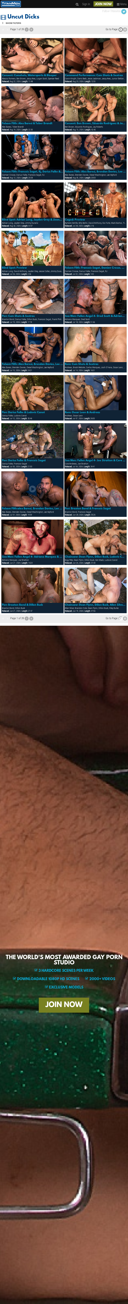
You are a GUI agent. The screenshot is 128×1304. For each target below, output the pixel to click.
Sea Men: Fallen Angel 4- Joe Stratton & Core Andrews (95, 460)
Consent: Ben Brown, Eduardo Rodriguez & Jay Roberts (95, 123)
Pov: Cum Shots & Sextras (18, 316)
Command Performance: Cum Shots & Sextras (94, 75)
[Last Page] (31, 30)
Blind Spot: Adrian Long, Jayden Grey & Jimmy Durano (32, 219)
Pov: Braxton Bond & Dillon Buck (22, 605)
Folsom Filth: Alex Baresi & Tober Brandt (27, 123)
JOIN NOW (103, 4)
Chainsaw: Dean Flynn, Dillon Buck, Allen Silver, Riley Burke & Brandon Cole (95, 605)
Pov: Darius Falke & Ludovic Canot (23, 412)
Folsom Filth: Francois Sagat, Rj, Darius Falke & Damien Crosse (32, 171)
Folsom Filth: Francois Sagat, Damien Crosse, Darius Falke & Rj (95, 267)
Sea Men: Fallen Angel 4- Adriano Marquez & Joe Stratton (32, 556)
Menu (123, 4)
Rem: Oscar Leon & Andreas (82, 412)
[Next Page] (27, 30)
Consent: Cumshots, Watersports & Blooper (29, 75)
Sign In (86, 4)
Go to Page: (112, 29)
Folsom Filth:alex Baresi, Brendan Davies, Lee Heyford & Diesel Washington (32, 508)
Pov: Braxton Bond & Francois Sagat (88, 508)
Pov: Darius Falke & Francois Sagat (24, 460)
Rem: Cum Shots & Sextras (81, 364)
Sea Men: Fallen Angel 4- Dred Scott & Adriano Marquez (95, 316)
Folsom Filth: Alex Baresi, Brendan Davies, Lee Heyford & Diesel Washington (95, 171)
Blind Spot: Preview (14, 267)
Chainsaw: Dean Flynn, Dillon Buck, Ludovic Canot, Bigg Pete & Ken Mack (95, 556)
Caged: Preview (75, 219)
